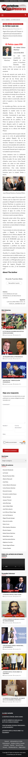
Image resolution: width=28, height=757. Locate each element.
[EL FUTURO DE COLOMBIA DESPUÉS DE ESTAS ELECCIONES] (14, 321)
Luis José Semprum (8, 515)
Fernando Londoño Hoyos (10, 494)
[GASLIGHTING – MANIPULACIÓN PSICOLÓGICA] (14, 370)
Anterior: (12, 295)
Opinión (10, 352)
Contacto (6, 0)
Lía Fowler (5, 473)
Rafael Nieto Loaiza (8, 536)
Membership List (13, 747)
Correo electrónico (18, 426)
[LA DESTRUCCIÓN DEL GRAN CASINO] (14, 584)
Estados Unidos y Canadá (17, 743)
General (9, 24)
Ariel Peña (5, 482)
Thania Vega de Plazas (8, 545)
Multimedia (10, 327)
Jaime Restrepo (7, 503)
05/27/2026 (16, 358)
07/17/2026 (16, 702)
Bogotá (4, 24)
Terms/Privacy (19, 745)
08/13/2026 (16, 623)
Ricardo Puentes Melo (8, 29)
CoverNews (10, 754)
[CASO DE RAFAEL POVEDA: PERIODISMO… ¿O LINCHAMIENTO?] (14, 635)
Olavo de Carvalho (8, 521)
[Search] (25, 15)
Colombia (6, 745)
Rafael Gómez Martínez (17, 24)
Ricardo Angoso (7, 530)
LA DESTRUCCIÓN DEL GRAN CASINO (12, 594)
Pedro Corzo (6, 524)
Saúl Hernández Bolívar (9, 539)
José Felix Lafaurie (7, 509)
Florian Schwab (7, 497)
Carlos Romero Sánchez (9, 488)
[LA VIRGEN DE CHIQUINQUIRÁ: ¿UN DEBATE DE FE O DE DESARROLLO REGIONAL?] (14, 688)
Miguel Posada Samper (9, 518)
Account (5, 747)
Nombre (5, 425)
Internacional (6, 743)
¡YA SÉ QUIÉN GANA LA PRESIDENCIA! (13, 357)
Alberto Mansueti (7, 479)
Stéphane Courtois (8, 542)
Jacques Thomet (7, 500)
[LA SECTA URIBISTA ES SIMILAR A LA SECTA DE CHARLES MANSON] (14, 609)
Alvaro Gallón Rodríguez (13, 376)
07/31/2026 (16, 649)
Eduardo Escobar (7, 491)
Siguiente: (16, 302)
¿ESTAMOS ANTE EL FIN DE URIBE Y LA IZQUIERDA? (12, 731)
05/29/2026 (16, 335)
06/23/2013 (17, 29)
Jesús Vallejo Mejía (8, 506)
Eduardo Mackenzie (8, 470)
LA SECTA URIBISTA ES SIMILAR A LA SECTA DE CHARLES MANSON (13, 620)
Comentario (6, 404)
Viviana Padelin (7, 548)
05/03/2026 (16, 384)
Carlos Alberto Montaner (9, 485)
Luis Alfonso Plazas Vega (9, 512)
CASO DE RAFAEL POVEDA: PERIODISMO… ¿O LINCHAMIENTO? (14, 726)
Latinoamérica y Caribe (16, 741)
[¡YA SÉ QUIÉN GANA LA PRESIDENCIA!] (14, 346)
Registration (21, 0)
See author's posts (14, 283)
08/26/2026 (16, 596)
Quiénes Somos (13, 0)
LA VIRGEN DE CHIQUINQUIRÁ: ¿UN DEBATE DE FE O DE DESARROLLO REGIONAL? (14, 699)
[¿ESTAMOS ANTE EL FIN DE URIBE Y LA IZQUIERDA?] (14, 661)
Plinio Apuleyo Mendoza (9, 527)
